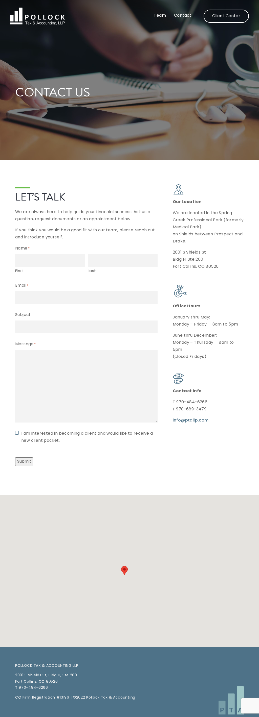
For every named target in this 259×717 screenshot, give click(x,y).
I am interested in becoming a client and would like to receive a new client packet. (87, 437)
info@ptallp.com (191, 420)
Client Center (226, 16)
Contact (182, 16)
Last (92, 271)
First (19, 271)
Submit (24, 462)
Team (160, 16)
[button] (124, 570)
